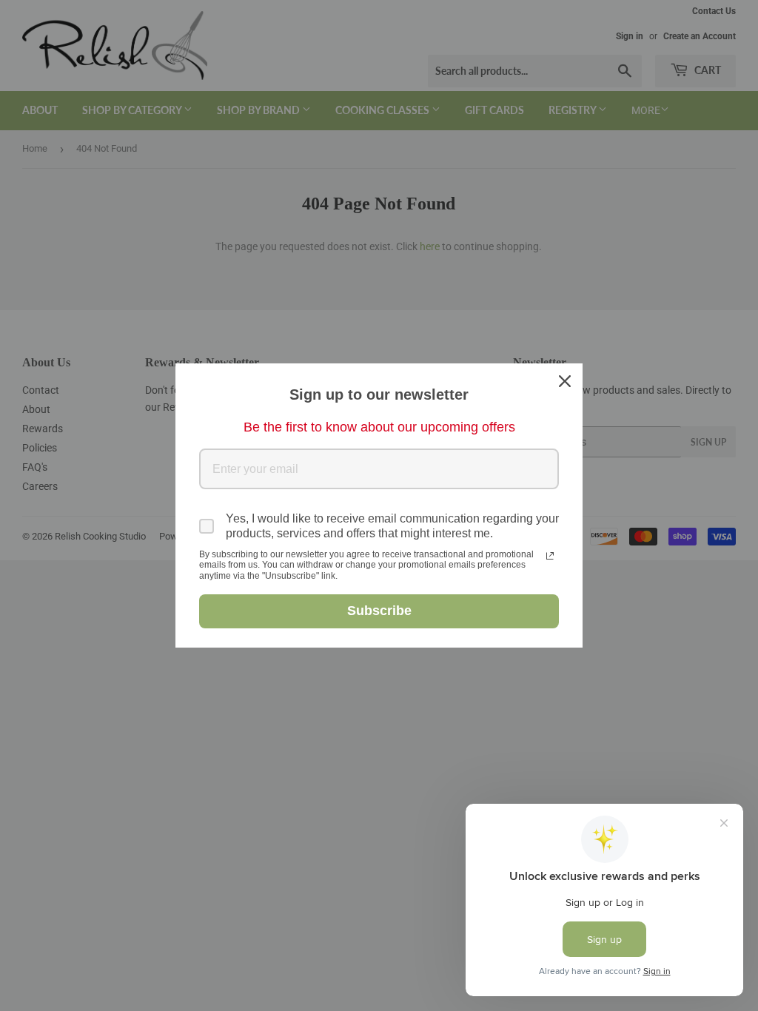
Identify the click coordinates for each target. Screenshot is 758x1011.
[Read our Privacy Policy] (550, 556)
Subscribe (379, 610)
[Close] (565, 381)
